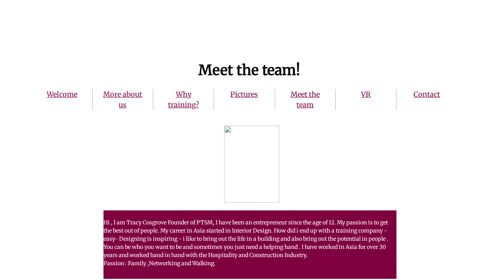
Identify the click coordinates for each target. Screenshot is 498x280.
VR (366, 94)
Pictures (244, 94)
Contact (427, 94)
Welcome (62, 94)
